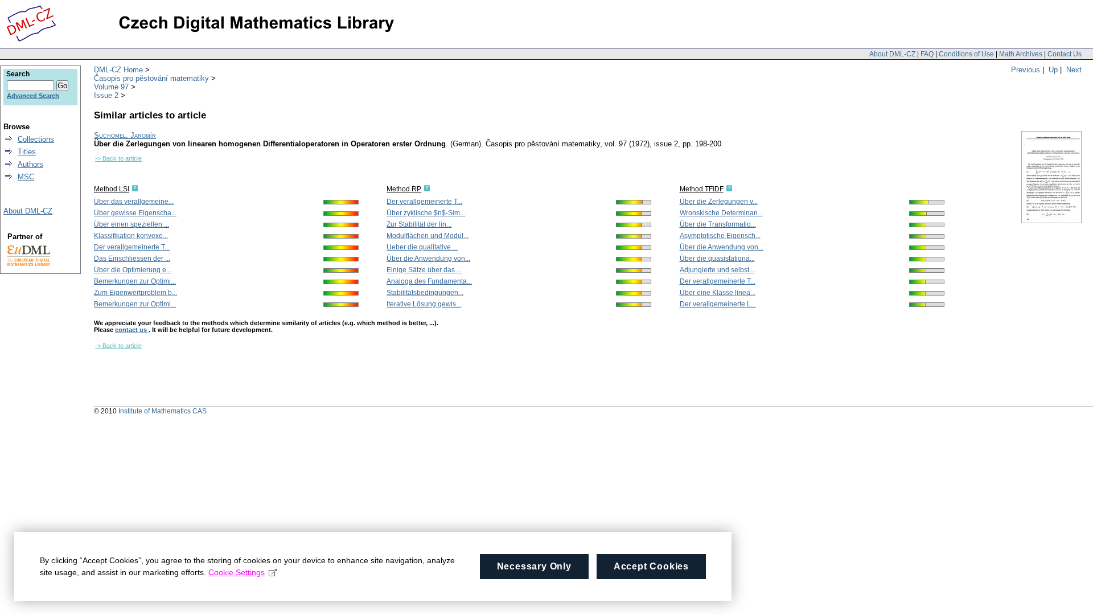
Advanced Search (33, 95)
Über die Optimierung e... (132, 270)
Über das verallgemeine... (134, 202)
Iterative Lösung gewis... (424, 304)
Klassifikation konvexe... (131, 236)
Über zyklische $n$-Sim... (426, 213)
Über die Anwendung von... (428, 259)
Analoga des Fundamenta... (429, 281)
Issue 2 (106, 95)
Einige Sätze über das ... (424, 270)
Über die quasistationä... (717, 259)
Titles (27, 151)
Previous (1025, 69)
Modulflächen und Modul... (428, 236)
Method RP (404, 189)
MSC (26, 177)
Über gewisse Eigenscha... (135, 213)
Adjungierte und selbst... (717, 270)
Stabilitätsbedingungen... (425, 293)
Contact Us (1064, 54)
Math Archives (1020, 54)
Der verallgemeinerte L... (718, 304)
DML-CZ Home (118, 69)
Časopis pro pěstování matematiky (151, 78)
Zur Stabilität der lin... (419, 224)
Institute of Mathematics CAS (162, 411)
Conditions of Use (966, 54)
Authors (30, 164)
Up (1053, 69)
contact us (132, 329)
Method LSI (111, 189)
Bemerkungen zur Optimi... (135, 281)
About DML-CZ (892, 54)
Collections (36, 139)
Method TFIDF (702, 189)
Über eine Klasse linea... (717, 293)
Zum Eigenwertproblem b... (135, 293)
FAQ (927, 54)
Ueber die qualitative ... (422, 247)
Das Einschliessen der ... (132, 259)
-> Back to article (118, 158)
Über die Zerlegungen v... (719, 202)
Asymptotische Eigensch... (720, 236)
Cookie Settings (236, 572)
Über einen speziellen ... (131, 224)
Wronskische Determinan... (721, 213)
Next (1074, 69)
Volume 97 (111, 87)
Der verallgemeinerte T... (132, 247)
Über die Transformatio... (718, 224)
